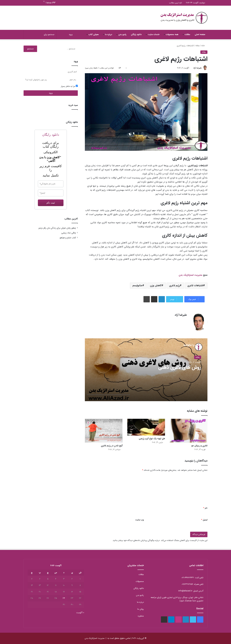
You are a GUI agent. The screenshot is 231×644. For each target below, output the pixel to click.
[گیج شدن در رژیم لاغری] (104, 431)
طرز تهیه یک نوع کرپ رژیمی (152, 438)
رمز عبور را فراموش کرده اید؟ (36, 79)
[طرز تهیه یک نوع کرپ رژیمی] (146, 427)
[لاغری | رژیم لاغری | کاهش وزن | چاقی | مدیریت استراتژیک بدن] (183, 18)
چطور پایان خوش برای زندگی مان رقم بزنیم (57, 228)
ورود (50, 93)
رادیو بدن (122, 34)
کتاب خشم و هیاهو (68, 237)
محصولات (140, 581)
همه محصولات (172, 34)
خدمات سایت (154, 34)
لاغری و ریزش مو (199, 445)
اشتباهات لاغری (195, 285)
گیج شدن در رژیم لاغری (112, 445)
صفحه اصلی (200, 34)
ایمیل (204, 519)
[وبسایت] (185, 320)
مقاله (197, 45)
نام (205, 508)
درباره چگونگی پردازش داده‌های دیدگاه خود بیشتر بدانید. (136, 540)
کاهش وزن (156, 285)
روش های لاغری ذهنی (179, 367)
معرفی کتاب (93, 34)
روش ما (140, 609)
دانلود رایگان (136, 34)
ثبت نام (51, 202)
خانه (203, 45)
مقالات (187, 34)
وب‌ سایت (139, 519)
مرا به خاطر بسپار (68, 86)
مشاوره (141, 616)
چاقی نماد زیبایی (68, 233)
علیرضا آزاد (197, 67)
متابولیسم (137, 285)
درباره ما (108, 34)
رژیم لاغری (174, 285)
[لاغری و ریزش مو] (188, 431)
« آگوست (80, 612)
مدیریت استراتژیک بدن (190, 275)
